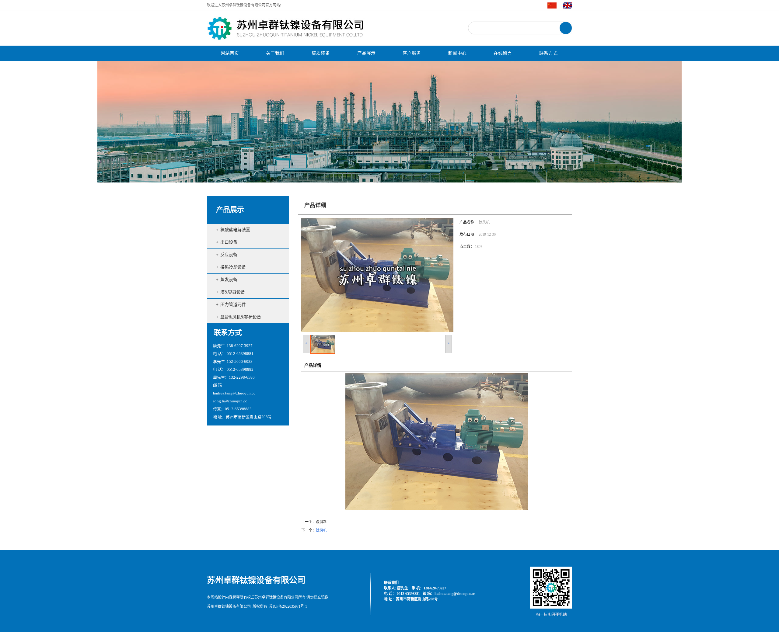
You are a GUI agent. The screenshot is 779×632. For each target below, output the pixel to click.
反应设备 (228, 254)
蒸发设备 (228, 279)
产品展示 (230, 210)
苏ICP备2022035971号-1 (288, 606)
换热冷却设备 (233, 267)
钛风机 (321, 530)
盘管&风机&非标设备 (240, 317)
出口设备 (228, 242)
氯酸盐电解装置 (235, 229)
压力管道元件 (233, 304)
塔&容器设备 (232, 292)
